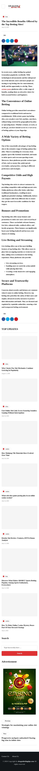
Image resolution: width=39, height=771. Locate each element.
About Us (15, 756)
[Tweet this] (8, 41)
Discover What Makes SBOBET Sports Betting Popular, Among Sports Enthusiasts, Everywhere (19, 583)
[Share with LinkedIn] (12, 41)
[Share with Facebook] (3, 41)
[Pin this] (16, 41)
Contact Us (5, 756)
